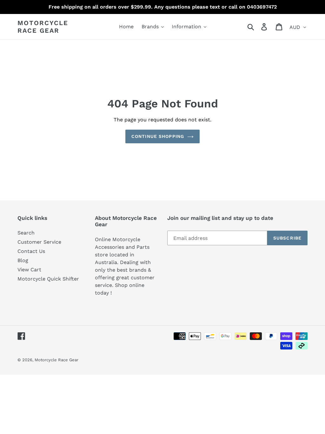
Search (26, 233)
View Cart (29, 270)
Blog (22, 260)
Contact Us (31, 251)
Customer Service (39, 242)
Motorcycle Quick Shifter (48, 279)
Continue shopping (157, 136)
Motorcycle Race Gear (42, 26)
